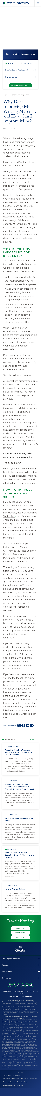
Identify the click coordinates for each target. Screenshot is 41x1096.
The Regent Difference (11, 959)
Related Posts (10, 740)
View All (34, 739)
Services (5, 965)
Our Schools (7, 972)
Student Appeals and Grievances (13, 1085)
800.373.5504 (14, 997)
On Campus (27, 63)
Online (10, 63)
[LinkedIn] (23, 985)
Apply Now (20, 928)
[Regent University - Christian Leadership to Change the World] (20, 949)
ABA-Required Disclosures (28, 1079)
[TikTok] (31, 985)
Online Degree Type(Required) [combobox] (17, 70)
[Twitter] (10, 985)
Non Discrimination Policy (11, 1079)
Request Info (20, 933)
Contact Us (6, 978)
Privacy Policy (17, 1076)
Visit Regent (20, 937)
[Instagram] (18, 985)
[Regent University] (16, 3)
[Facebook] (14, 985)
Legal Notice (7, 1076)
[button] (20, 959)
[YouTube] (27, 985)
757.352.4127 (27, 997)
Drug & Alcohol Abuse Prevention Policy (15, 1082)
